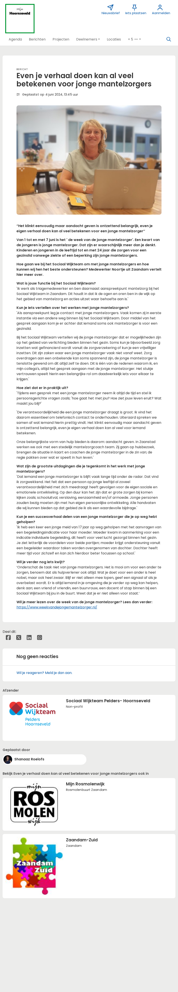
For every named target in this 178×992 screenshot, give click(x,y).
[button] (15, 39)
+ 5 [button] (131, 39)
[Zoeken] (169, 39)
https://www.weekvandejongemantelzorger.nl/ (56, 607)
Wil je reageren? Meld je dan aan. (44, 672)
